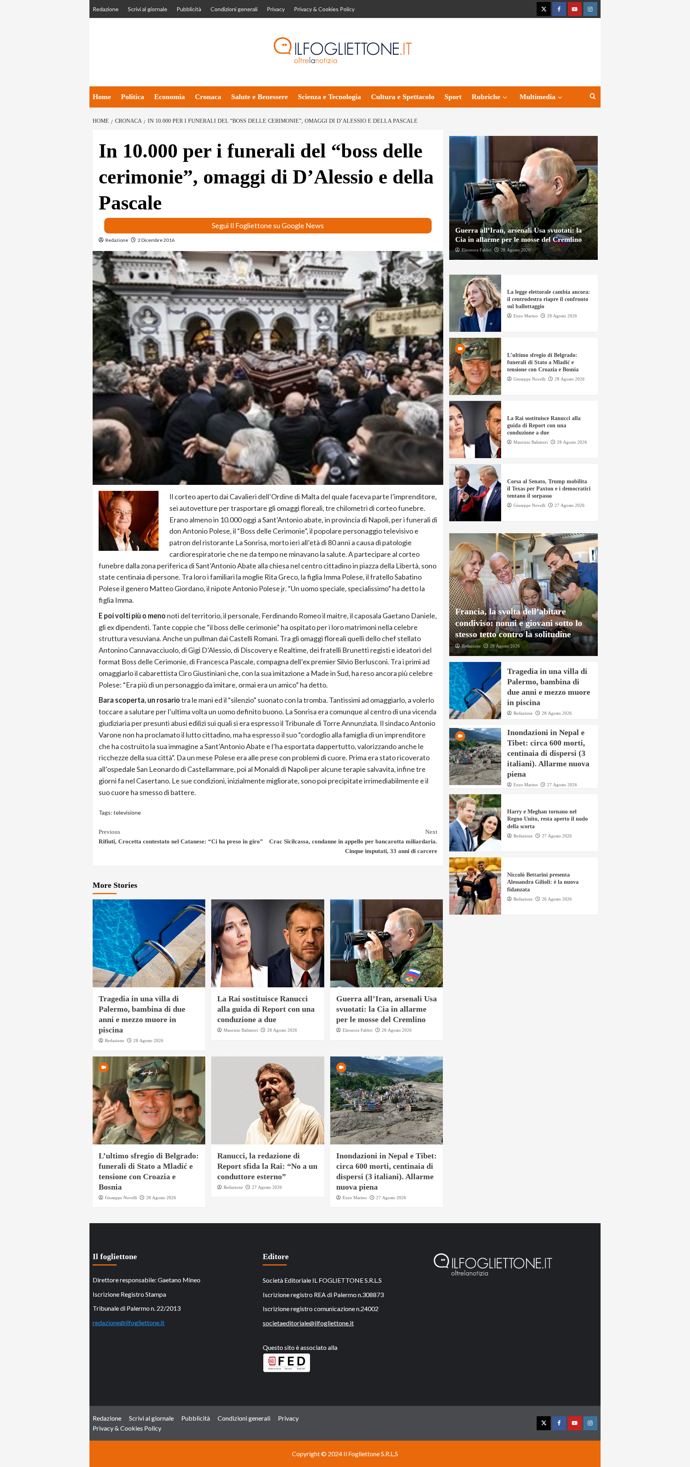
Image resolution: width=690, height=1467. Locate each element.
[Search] (593, 97)
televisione (127, 812)
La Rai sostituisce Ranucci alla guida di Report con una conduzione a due (266, 1009)
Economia (169, 97)
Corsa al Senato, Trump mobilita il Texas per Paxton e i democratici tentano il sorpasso (549, 488)
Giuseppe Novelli (121, 1197)
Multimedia (537, 97)
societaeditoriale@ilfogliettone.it (308, 1323)
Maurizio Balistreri (241, 1030)
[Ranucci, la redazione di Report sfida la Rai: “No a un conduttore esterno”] (267, 1100)
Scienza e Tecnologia (329, 97)
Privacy (276, 9)
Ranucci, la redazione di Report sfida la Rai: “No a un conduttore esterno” (267, 1166)
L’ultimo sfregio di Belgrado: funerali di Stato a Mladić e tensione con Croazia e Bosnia (543, 362)
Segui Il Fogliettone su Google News (268, 225)
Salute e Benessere (259, 97)
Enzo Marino (355, 1197)
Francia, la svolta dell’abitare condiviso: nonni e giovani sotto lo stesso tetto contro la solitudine (518, 622)
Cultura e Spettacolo (402, 97)
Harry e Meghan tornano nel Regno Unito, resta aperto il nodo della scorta (547, 819)
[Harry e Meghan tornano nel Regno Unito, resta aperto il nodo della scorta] (475, 822)
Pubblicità (188, 9)
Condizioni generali (234, 9)
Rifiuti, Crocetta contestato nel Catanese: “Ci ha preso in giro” (181, 837)
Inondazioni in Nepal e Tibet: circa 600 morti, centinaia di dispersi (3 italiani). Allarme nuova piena (548, 753)
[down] (505, 97)
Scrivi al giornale (147, 9)
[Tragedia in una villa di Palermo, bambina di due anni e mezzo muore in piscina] (149, 943)
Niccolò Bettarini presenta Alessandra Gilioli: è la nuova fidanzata (543, 882)
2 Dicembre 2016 (156, 240)
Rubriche (486, 97)
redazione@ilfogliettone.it (129, 1322)
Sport (453, 97)
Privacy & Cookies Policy (324, 9)
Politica (132, 97)
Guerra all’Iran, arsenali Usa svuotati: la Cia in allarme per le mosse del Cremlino (386, 1009)
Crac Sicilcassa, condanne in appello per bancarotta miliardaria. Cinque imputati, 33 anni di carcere (353, 841)
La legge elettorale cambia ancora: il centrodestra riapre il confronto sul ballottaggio (548, 299)
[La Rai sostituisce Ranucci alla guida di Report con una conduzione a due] (267, 943)
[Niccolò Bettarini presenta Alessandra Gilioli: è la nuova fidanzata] (475, 886)
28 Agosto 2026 (148, 1040)
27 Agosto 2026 (267, 1187)
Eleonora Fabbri (358, 1030)
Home (102, 97)
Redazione (106, 9)
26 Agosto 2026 (557, 899)
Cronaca (208, 97)
